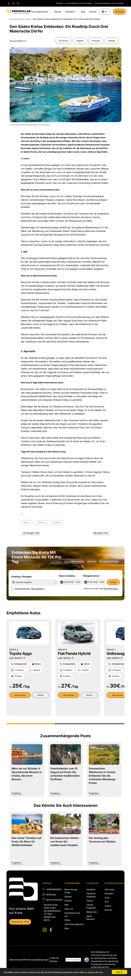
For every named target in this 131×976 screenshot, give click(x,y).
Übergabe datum (91, 576)
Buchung (119, 11)
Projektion (16, 793)
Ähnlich (40, 695)
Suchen (113, 582)
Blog (83, 11)
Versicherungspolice (74, 924)
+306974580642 (51, 889)
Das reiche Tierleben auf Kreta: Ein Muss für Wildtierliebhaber (26, 841)
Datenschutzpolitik (18, 959)
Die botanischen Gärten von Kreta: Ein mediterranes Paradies (64, 841)
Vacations (56, 522)
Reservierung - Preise (20, 922)
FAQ (66, 904)
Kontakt (92, 11)
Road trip (41, 522)
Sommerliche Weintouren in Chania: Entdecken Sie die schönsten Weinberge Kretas (102, 775)
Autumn (27, 522)
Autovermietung (17, 19)
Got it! (119, 972)
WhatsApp (51, 894)
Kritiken (68, 900)
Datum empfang (67, 576)
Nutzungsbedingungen (38, 959)
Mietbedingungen (110, 588)
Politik (67, 920)
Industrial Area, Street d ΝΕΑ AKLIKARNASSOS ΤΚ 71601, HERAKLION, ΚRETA (51, 912)
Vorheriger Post (31, 533)
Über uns (68, 909)
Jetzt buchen (19, 695)
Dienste (57, 11)
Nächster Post (100, 533)
